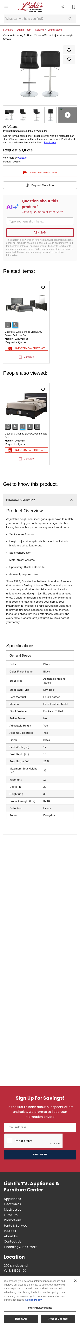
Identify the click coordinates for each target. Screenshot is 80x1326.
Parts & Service (15, 1225)
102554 (17, 162)
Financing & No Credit (20, 1247)
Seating (39, 29)
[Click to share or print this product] (69, 49)
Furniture (8, 29)
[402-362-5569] (73, 6)
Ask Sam (40, 232)
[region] (40, 1300)
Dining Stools (55, 29)
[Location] (63, 6)
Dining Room (24, 29)
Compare (29, 357)
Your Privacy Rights (40, 1307)
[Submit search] (70, 18)
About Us (11, 1236)
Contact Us (12, 1241)
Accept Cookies (58, 1318)
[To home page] (30, 7)
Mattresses (12, 1209)
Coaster (22, 157)
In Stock (10, 1231)
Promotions (13, 1220)
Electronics (12, 1204)
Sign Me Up (40, 1154)
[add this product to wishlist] (69, 59)
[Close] (75, 1280)
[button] (6, 6)
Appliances (12, 1199)
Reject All (21, 1318)
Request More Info (42, 185)
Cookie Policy (33, 1299)
